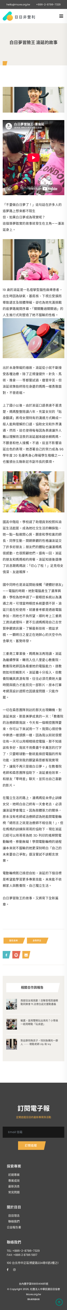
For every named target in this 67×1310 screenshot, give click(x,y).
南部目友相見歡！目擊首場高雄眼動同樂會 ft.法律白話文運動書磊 (39, 1002)
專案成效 (14, 1181)
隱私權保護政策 (33, 1299)
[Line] (15, 954)
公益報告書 (14, 1227)
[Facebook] (6, 954)
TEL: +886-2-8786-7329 (23, 1251)
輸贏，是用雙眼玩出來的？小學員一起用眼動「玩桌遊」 (39, 1022)
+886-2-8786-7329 (48, 4)
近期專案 (14, 1175)
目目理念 (14, 1216)
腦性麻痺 (13, 940)
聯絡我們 (14, 1222)
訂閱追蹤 (31, 1145)
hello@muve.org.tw (18, 4)
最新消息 (14, 1186)
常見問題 (14, 1192)
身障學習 (37, 940)
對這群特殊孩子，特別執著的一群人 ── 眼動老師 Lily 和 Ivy (39, 1042)
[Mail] (25, 954)
